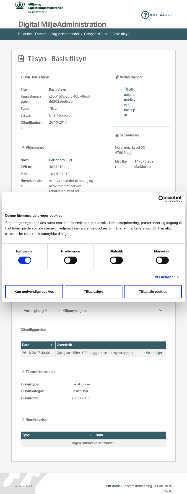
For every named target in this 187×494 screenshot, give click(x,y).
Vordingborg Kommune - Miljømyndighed (55, 311)
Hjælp (153, 14)
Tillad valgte (93, 291)
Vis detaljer (164, 277)
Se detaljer (154, 353)
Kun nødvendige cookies (34, 291)
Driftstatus (112, 486)
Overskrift (64, 345)
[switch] (70, 260)
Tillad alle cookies (153, 291)
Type (26, 435)
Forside (41, 34)
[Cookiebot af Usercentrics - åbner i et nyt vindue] (162, 199)
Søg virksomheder (65, 34)
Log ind (167, 15)
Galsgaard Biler (96, 34)
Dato (25, 345)
